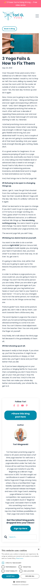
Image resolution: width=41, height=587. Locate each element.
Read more (19, 558)
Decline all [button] (29, 576)
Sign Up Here (20, 528)
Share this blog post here (21, 415)
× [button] (38, 549)
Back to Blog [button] (9, 29)
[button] (20, 582)
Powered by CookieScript (20, 584)
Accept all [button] (10, 576)
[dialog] (20, 567)
